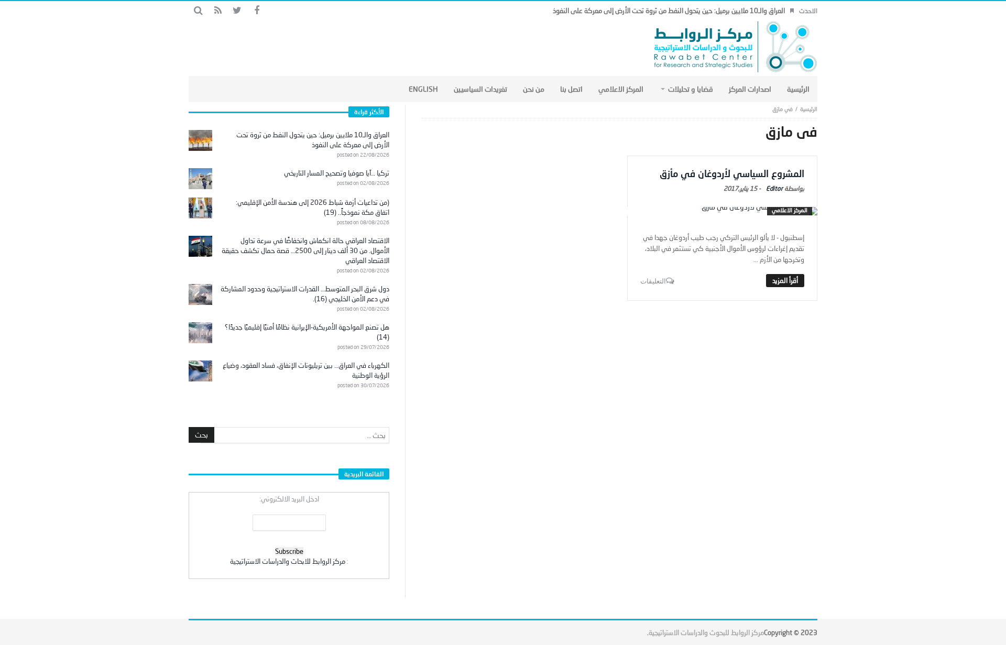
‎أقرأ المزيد (785, 280)
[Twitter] (237, 10)
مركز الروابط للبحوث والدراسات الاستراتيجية (706, 632)
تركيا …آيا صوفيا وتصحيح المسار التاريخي (336, 173)
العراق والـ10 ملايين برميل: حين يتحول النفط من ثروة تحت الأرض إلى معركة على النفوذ (669, 10)
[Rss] (217, 10)
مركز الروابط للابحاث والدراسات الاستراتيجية (287, 561)
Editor (774, 188)
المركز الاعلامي (789, 209)
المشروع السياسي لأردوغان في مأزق (732, 173)
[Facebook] (256, 10)
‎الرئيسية (808, 108)
